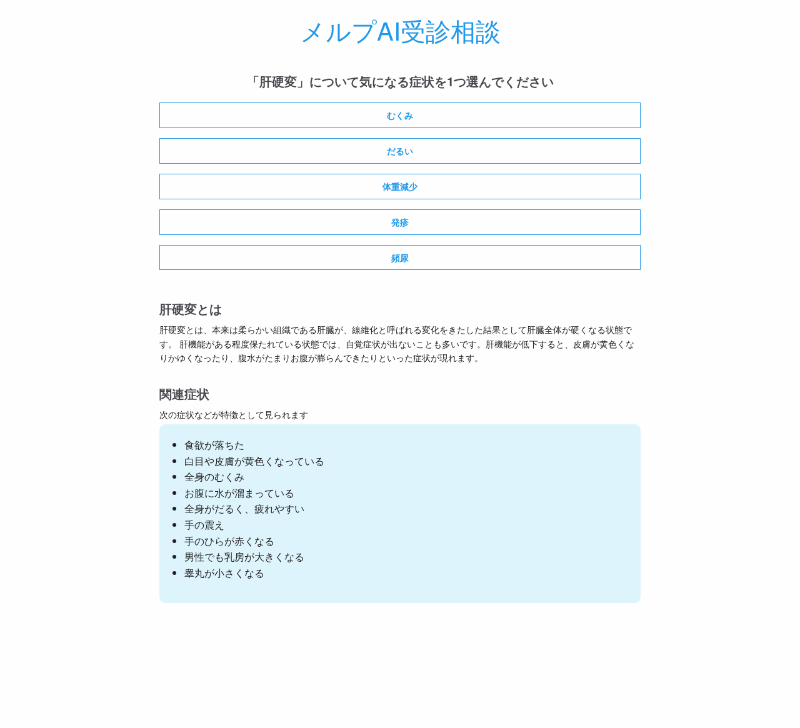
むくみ (400, 115)
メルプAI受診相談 (400, 29)
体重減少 (400, 186)
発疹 (400, 222)
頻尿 (400, 257)
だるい (400, 150)
